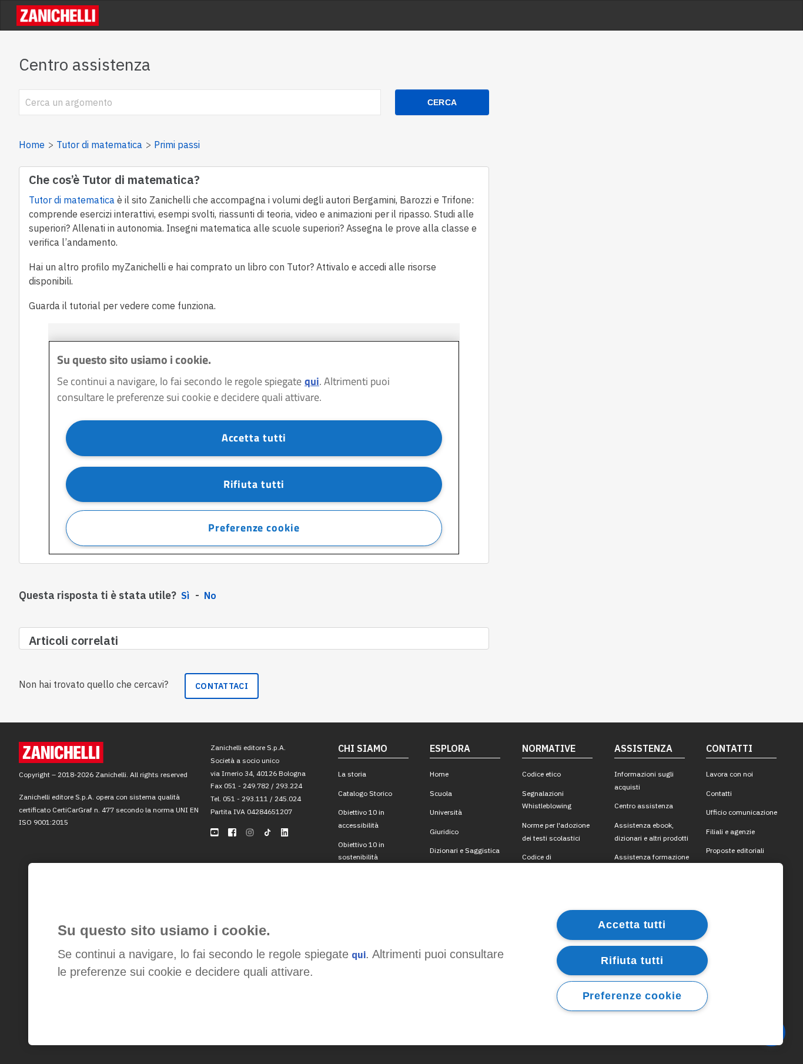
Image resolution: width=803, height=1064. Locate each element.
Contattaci (221, 686)
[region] (405, 954)
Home (32, 144)
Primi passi (177, 144)
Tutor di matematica (99, 144)
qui (359, 955)
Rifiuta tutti (632, 960)
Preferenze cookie (632, 996)
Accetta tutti (632, 925)
